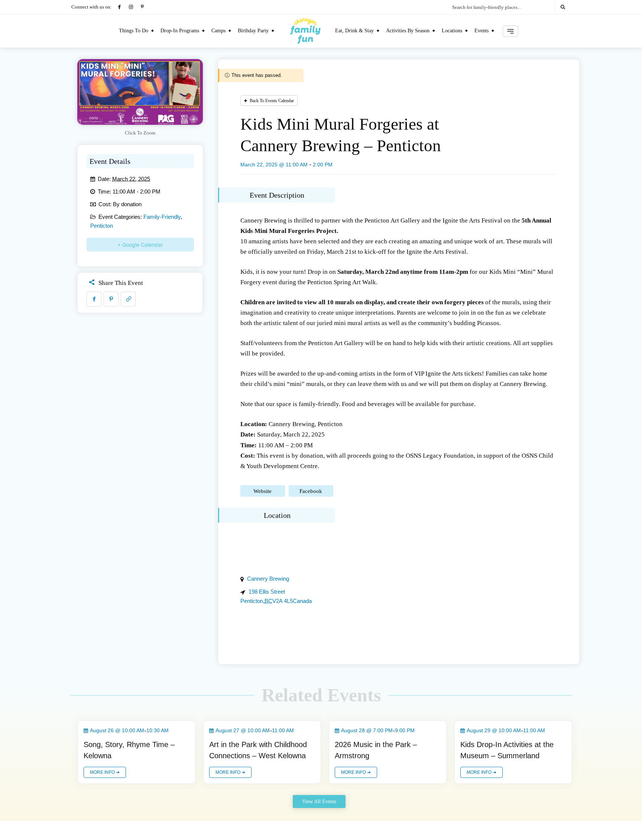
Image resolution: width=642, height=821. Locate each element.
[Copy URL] (128, 299)
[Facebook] (119, 7)
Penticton (101, 226)
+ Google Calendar (140, 244)
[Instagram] (131, 7)
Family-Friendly (162, 217)
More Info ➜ (105, 772)
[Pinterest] (142, 7)
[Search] (563, 7)
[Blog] (510, 31)
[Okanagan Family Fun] (305, 30)
